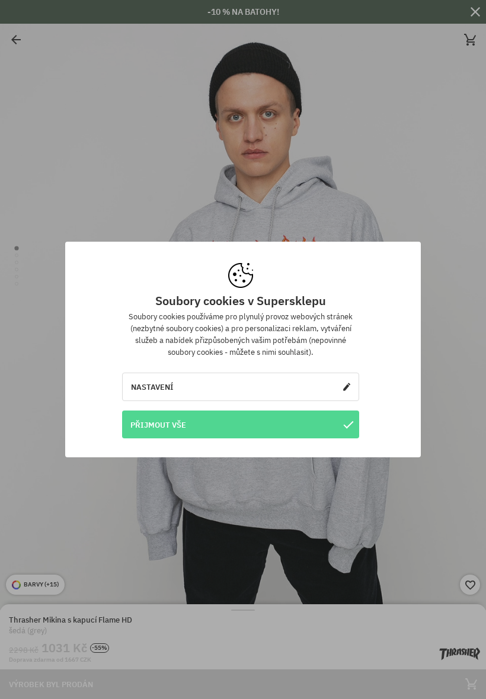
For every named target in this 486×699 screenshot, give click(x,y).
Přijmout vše (158, 424)
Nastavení (152, 386)
